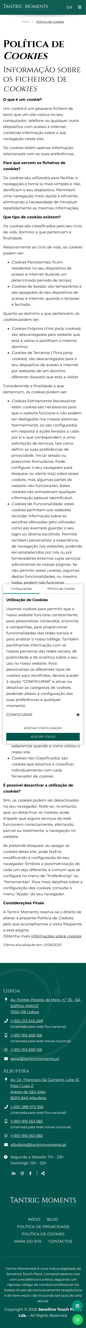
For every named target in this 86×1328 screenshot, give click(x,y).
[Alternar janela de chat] (77, 1319)
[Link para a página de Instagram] (23, 1173)
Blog (52, 1219)
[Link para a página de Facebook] (30, 1173)
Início (26, 22)
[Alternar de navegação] (80, 7)
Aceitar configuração (43, 728)
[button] (43, 715)
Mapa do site (28, 1241)
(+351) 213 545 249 (26, 1021)
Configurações (21, 589)
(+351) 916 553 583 (26, 1121)
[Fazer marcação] (77, 1305)
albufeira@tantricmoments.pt (38, 1144)
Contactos (60, 1241)
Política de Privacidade (43, 1226)
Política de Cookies (43, 1234)
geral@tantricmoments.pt (34, 1058)
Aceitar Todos (43, 737)
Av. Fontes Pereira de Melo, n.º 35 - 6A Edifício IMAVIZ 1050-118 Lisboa (45, 1006)
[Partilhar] (43, 1173)
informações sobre (56, 936)
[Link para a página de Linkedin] (14, 1173)
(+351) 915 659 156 (26, 1035)
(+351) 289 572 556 (26, 1107)
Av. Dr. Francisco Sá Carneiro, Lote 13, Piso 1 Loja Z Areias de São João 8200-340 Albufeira (45, 1089)
